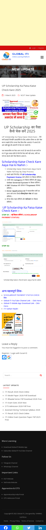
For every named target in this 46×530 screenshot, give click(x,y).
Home (6, 521)
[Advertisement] (23, 23)
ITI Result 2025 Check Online (17, 413)
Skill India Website (10, 482)
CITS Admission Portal (12, 498)
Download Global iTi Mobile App (15, 447)
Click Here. (37, 300)
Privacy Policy (15, 521)
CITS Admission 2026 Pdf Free (18, 406)
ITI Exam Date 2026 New (15, 402)
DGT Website (8, 479)
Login (34, 48)
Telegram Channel (10, 463)
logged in (17, 347)
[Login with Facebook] (4, 357)
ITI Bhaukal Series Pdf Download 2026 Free (23, 399)
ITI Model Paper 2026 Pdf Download (20, 395)
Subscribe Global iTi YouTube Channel (18, 451)
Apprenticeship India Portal (14, 494)
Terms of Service (27, 521)
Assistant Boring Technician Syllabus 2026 (22, 410)
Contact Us (40, 521)
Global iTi (20, 53)
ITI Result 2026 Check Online (17, 392)
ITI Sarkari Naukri (11, 308)
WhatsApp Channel (11, 466)
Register (41, 48)
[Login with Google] (9, 357)
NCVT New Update (28, 95)
